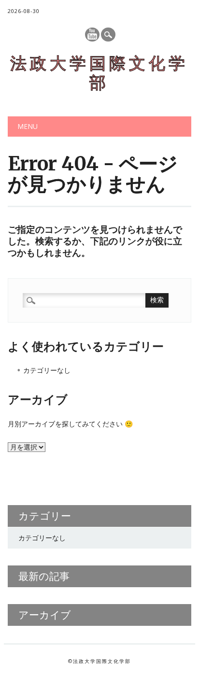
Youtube (92, 35)
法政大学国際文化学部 (99, 73)
